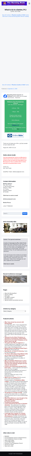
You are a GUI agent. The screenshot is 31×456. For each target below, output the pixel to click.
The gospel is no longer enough (13, 392)
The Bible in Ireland (9, 297)
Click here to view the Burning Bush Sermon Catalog (15, 16)
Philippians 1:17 (15, 125)
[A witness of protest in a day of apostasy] (14, 3)
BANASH (7, 436)
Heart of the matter (9, 440)
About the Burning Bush (11, 293)
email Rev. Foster (7, 171)
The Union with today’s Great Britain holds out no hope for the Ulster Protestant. (16, 354)
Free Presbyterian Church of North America (15, 437)
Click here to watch (9, 263)
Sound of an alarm (9, 444)
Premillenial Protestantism (12, 402)
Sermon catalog (9, 294)
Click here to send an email (10, 195)
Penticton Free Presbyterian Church (14, 443)
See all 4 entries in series (15, 15)
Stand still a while (9, 446)
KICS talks (7, 296)
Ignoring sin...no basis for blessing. (14, 351)
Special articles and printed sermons (14, 300)
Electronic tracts (9, 298)
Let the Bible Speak (9, 441)
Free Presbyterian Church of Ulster (13, 439)
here (18, 129)
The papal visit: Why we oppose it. (14, 342)
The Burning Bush (19, 453)
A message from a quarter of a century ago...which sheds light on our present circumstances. (15, 415)
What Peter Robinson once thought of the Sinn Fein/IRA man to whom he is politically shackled (16, 399)
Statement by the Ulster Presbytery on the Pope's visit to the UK (16, 340)
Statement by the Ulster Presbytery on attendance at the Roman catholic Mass (15, 338)
